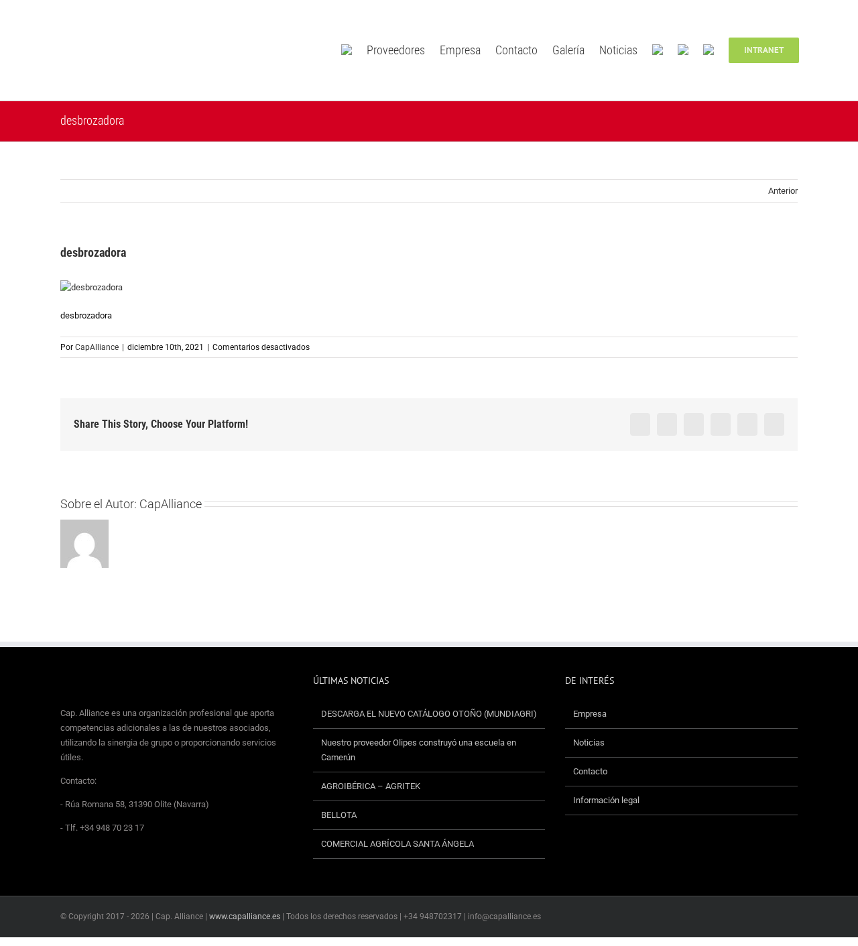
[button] (818, 50)
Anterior (783, 191)
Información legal (606, 800)
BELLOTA (339, 815)
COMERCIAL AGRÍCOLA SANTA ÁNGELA (397, 844)
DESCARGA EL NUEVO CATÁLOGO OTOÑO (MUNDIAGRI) (429, 714)
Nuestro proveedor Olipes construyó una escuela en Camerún (418, 749)
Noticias (589, 742)
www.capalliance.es (244, 916)
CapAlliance (97, 347)
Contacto (590, 771)
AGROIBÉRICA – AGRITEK (371, 786)
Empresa (590, 714)
